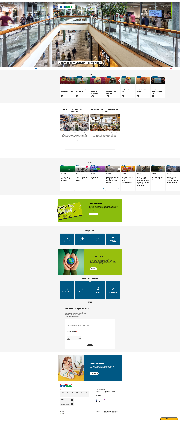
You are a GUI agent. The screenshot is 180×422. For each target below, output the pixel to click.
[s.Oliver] (107, 68)
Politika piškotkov (98, 414)
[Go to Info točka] (71, 147)
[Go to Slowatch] (108, 147)
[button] (119, 80)
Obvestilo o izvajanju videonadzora (115, 412)
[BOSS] (175, 68)
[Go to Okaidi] (84, 147)
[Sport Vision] (130, 68)
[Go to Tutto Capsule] (84, 151)
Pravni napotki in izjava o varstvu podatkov (107, 412)
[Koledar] (62, 96)
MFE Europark (106, 414)
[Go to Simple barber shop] (96, 147)
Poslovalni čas (98, 411)
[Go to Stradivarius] (108, 151)
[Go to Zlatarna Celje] (96, 151)
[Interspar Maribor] (152, 68)
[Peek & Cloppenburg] (85, 68)
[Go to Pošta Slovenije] (71, 151)
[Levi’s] (62, 68)
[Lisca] (17, 68)
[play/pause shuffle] (114, 153)
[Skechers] (40, 68)
